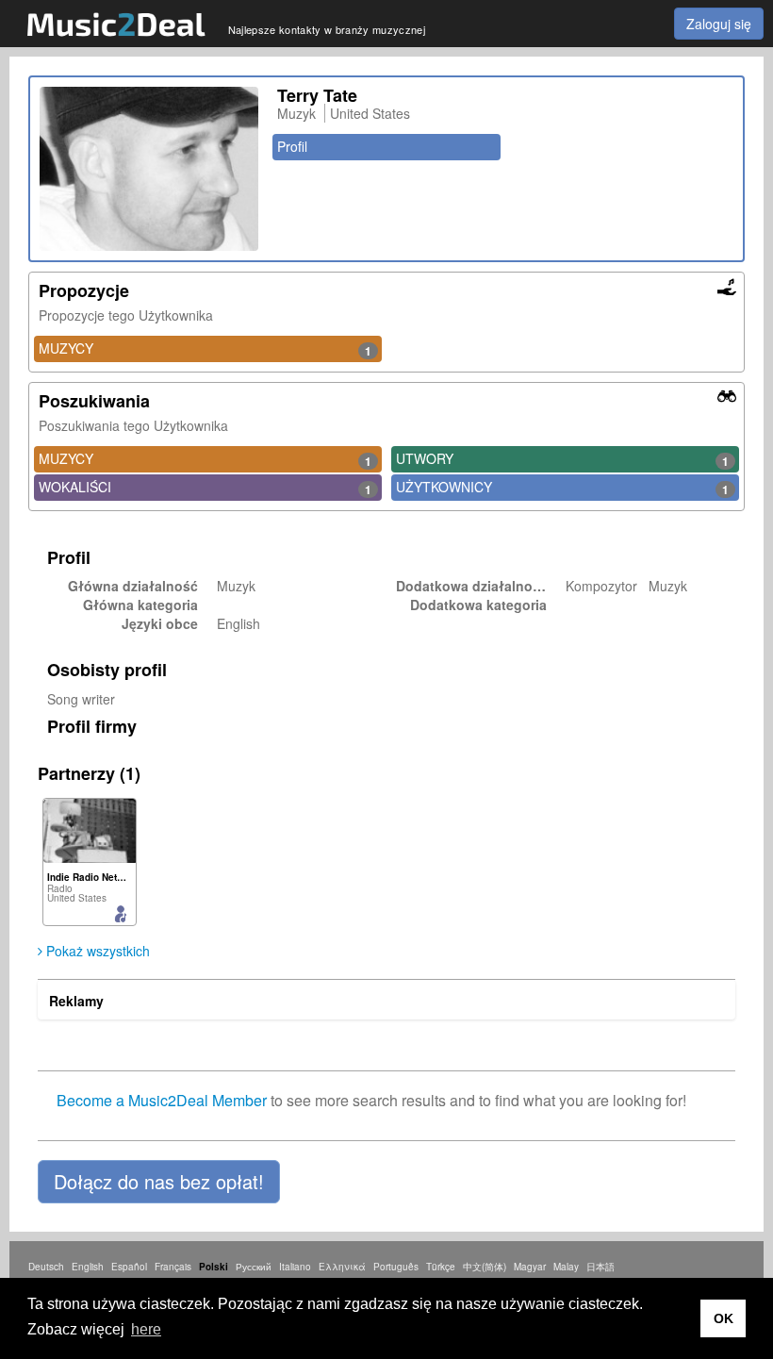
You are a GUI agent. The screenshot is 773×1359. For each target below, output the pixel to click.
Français (173, 1266)
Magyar (530, 1266)
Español (129, 1266)
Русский (253, 1266)
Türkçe (440, 1266)
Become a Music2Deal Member (162, 1100)
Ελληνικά (342, 1266)
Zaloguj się (718, 23)
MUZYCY (205, 349)
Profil (292, 146)
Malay (566, 1266)
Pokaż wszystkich (96, 950)
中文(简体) (484, 1266)
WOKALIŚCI (205, 487)
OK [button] (723, 1318)
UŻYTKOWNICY (562, 487)
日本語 (600, 1266)
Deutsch (46, 1266)
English (88, 1266)
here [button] (146, 1329)
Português (396, 1266)
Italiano (295, 1266)
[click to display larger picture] (149, 169)
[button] (159, 1181)
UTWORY (562, 459)
